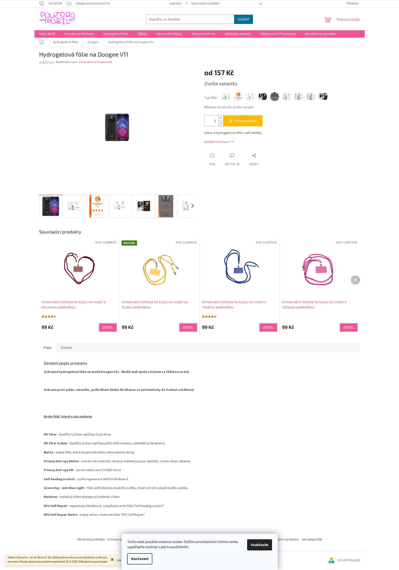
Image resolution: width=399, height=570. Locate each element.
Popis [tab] (48, 347)
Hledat (243, 19)
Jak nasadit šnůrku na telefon (278, 539)
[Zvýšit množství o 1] (220, 118)
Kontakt (176, 4)
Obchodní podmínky (205, 4)
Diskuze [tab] (66, 347)
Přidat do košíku (246, 121)
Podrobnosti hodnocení (95, 62)
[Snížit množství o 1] (220, 123)
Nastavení (139, 558)
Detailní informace (216, 142)
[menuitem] (47, 34)
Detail (108, 327)
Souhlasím (260, 544)
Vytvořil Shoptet (349, 560)
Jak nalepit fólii (311, 539)
